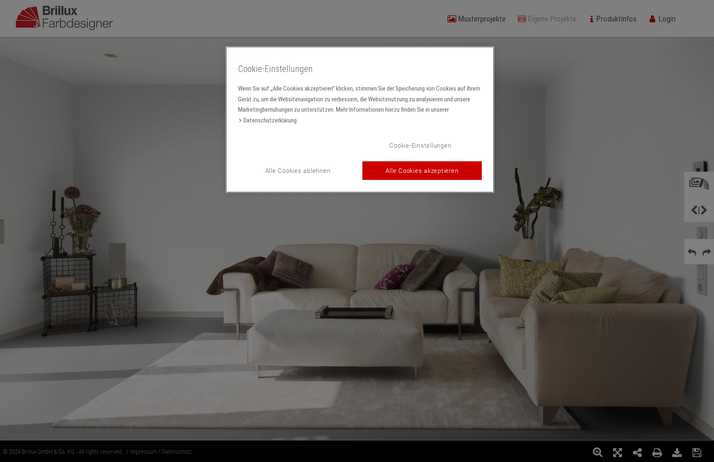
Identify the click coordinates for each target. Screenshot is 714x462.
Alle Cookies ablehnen (298, 170)
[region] (360, 119)
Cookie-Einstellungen (420, 145)
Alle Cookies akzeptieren (422, 170)
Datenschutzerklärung (270, 120)
